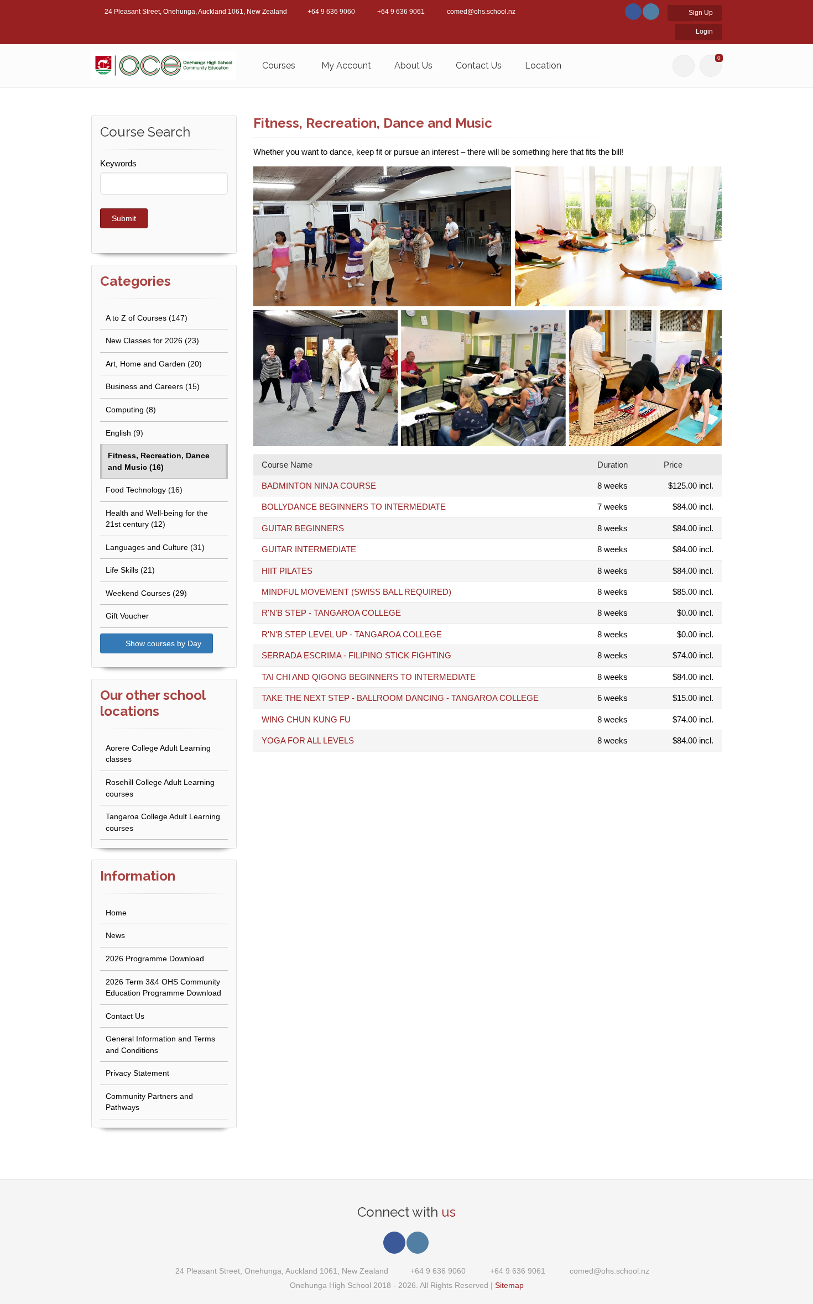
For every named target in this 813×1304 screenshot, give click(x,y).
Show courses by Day (162, 643)
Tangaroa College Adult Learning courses (163, 822)
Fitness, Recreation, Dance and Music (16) (159, 461)
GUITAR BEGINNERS (303, 528)
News (115, 935)
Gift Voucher (127, 615)
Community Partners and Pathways (149, 1102)
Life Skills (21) (130, 569)
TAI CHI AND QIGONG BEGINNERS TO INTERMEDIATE (369, 677)
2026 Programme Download (155, 958)
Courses (278, 65)
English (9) (124, 432)
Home (116, 912)
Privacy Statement (137, 1073)
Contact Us (479, 65)
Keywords (118, 163)
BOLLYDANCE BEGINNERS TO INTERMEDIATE (354, 506)
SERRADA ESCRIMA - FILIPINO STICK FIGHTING (356, 655)
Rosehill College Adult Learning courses (160, 788)
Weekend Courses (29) (146, 593)
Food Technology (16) (144, 489)
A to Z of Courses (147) (146, 317)
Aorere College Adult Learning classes (158, 753)
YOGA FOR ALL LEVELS (308, 740)
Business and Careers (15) (153, 386)
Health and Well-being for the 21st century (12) (157, 519)
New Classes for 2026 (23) (152, 340)
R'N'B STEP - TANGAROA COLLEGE (331, 612)
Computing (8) (131, 409)
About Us (413, 65)
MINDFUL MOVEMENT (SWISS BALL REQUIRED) (356, 591)
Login (703, 31)
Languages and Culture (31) (155, 547)
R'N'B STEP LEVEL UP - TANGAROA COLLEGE (352, 634)
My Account (346, 65)
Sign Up (700, 13)
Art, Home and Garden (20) (154, 363)
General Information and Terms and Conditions (160, 1044)
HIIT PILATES (287, 570)
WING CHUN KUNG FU (306, 719)
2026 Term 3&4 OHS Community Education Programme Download (163, 987)
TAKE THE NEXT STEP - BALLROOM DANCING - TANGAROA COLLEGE (400, 698)
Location (543, 65)
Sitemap (509, 1285)
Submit (124, 218)
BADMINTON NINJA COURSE (319, 485)
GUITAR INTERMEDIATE (309, 549)
